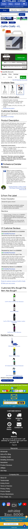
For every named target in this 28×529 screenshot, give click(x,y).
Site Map (3, 470)
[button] (24, 526)
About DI (3, 478)
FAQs (9, 418)
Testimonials (4, 480)
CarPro (12, 22)
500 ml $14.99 (4, 92)
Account (17, 4)
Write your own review (8, 283)
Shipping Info (19, 419)
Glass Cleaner (18, 378)
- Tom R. (14, 445)
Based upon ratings (7, 116)
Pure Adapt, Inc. (6, 497)
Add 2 (23, 77)
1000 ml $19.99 (12, 92)
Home (4, 4)
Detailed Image (14, 1)
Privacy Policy (5, 488)
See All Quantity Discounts (20, 80)
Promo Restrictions (7, 494)
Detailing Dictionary (7, 460)
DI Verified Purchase (9, 233)
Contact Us (19, 427)
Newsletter (4, 462)
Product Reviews (6, 465)
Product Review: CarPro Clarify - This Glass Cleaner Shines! (17, 187)
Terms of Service (6, 486)
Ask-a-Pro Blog (5, 454)
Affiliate (2, 468)
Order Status (9, 428)
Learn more (14, 527)
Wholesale (4, 451)
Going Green (4, 483)
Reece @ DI (22, 189)
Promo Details (5, 491)
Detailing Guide (5, 457)
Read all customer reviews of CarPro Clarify (13, 281)
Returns (14, 436)
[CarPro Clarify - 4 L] (14, 29)
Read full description (9, 108)
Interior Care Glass (7, 380)
